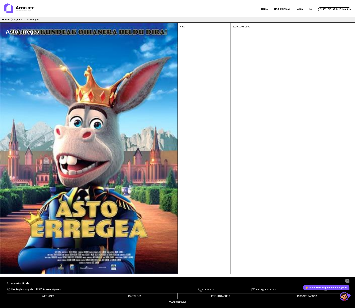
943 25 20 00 (208, 289)
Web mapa (48, 296)
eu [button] (311, 9)
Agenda (18, 19)
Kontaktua (134, 296)
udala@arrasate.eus (266, 289)
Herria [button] (264, 9)
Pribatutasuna (220, 296)
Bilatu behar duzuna (333, 9)
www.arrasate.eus (177, 302)
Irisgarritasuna (307, 296)
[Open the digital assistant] (344, 296)
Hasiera (6, 19)
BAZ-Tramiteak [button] (282, 9)
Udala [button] (300, 9)
